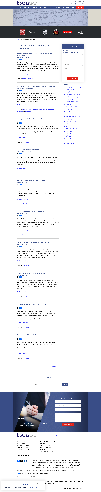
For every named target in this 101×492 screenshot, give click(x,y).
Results (58, 7)
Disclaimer (60, 435)
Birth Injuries (25, 234)
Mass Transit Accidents (71, 119)
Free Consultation (78, 1)
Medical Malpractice (27, 78)
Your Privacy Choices (25, 473)
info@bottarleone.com (23, 449)
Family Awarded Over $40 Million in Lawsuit (32, 335)
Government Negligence (72, 106)
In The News (25, 142)
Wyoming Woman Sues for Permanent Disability (33, 242)
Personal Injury (29, 111)
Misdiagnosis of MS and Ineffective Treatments (33, 119)
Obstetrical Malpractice (72, 128)
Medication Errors (70, 123)
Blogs (73, 7)
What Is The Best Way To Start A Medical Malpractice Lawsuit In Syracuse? (37, 54)
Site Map (76, 435)
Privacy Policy (54, 435)
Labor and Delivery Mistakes (73, 116)
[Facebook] (18, 461)
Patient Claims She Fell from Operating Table (32, 304)
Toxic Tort (68, 136)
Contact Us (80, 7)
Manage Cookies (44, 473)
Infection (68, 111)
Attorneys (34, 7)
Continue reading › (22, 74)
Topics (65, 85)
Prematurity (69, 131)
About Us (26, 7)
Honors (51, 7)
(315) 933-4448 (77, 3)
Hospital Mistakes (70, 108)
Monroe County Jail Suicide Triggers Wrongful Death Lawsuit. (37, 86)
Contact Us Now (73, 78)
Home (20, 7)
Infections (68, 113)
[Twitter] (21, 461)
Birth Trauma (69, 92)
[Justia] (27, 461)
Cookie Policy (35, 473)
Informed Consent (70, 114)
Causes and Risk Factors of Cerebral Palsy (31, 211)
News (67, 126)
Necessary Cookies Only (20, 487)
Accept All (7, 487)
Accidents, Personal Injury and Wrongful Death (34, 109)
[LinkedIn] (24, 461)
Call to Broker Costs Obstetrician (28, 150)
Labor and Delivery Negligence (73, 118)
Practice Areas (43, 7)
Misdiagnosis (69, 125)
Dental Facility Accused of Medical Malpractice (32, 273)
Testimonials (66, 7)
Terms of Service (68, 435)
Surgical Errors (69, 135)
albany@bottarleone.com (47, 449)
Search (65, 384)
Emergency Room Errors (72, 101)
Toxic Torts (68, 138)
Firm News (68, 104)
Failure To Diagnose (71, 103)
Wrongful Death (70, 143)
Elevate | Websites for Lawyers (74, 488)
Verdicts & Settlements (71, 141)
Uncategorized (69, 140)
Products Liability (70, 133)
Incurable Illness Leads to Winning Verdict (31, 180)
